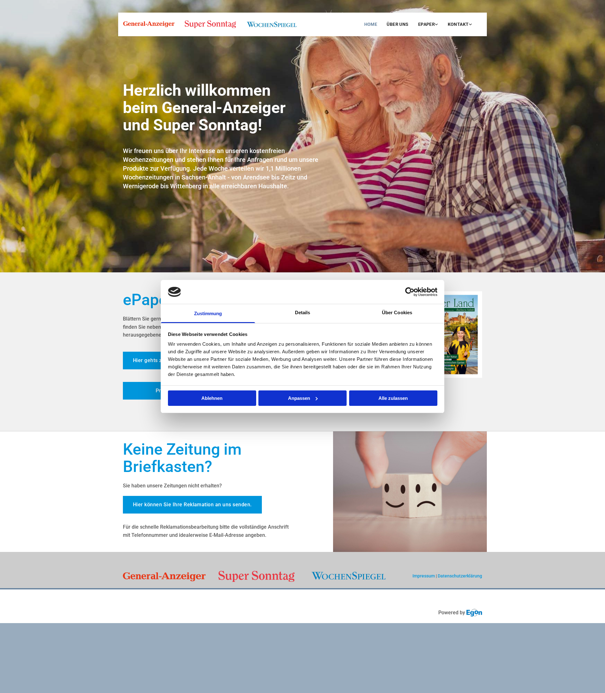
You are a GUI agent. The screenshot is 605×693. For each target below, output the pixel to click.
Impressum (423, 575)
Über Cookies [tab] (397, 312)
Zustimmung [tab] (208, 313)
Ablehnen (211, 398)
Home (370, 24)
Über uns (397, 24)
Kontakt (458, 24)
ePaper (426, 24)
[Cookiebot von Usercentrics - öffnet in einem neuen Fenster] (409, 292)
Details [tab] (302, 312)
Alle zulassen (393, 398)
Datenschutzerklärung (460, 575)
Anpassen (299, 398)
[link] (428, 24)
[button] (192, 505)
